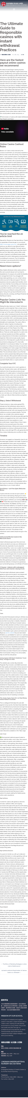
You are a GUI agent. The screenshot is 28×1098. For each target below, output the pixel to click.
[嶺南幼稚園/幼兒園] (14, 4)
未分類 (22, 54)
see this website (9, 633)
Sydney (15, 1094)
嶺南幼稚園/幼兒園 (6, 54)
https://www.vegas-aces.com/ (8, 244)
